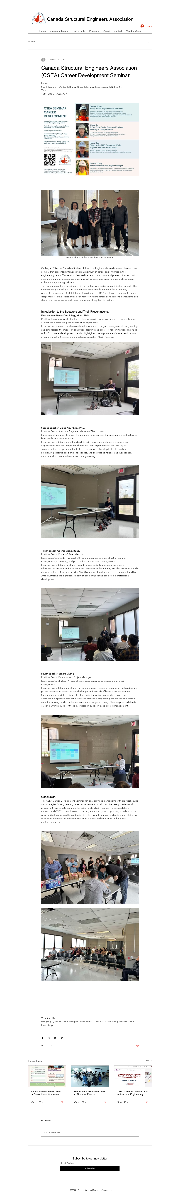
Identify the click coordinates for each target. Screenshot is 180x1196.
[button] (148, 42)
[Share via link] (62, 1037)
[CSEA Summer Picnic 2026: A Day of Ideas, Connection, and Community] (47, 1076)
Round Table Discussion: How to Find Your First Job (89, 1093)
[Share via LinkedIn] (55, 1037)
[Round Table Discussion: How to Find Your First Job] (90, 1076)
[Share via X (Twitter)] (49, 1037)
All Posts (31, 41)
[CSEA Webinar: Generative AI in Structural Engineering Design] (133, 1076)
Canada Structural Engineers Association (90, 19)
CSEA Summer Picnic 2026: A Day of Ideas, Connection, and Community (46, 1093)
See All (149, 1060)
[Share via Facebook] (42, 1037)
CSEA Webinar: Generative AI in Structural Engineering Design (132, 1093)
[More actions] (137, 59)
